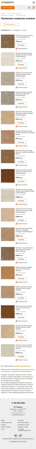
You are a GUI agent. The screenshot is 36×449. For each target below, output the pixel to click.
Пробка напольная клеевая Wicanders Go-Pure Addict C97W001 (24, 288)
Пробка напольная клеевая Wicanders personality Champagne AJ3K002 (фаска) (24, 230)
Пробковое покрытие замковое (21, 371)
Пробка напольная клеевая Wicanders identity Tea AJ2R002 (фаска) (25, 152)
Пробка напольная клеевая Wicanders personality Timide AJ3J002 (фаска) (24, 210)
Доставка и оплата (23, 424)
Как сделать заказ (23, 422)
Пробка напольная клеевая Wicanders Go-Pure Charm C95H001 (24, 327)
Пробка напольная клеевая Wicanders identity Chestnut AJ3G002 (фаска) (24, 171)
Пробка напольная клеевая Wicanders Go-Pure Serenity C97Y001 (24, 346)
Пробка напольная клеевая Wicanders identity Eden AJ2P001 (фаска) (25, 132)
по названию (16, 30)
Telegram (19, 407)
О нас (2, 429)
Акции (3, 420)
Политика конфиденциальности (24, 429)
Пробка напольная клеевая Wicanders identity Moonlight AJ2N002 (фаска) (24, 54)
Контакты (21, 420)
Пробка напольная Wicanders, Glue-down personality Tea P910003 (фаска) (24, 249)
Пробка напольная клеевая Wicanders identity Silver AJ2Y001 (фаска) (24, 93)
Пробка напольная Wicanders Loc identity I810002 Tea (24, 36)
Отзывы (3, 424)
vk (15, 435)
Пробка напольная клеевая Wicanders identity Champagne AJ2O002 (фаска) (24, 113)
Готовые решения (6, 422)
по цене (24, 30)
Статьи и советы (6, 427)
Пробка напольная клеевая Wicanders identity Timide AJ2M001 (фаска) (24, 74)
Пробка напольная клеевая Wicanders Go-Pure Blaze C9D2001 (24, 268)
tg (20, 435)
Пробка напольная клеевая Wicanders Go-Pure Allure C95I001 (24, 307)
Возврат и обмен (23, 427)
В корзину (21, 45)
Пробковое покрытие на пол (22, 366)
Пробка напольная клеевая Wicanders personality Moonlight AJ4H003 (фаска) (25, 191)
